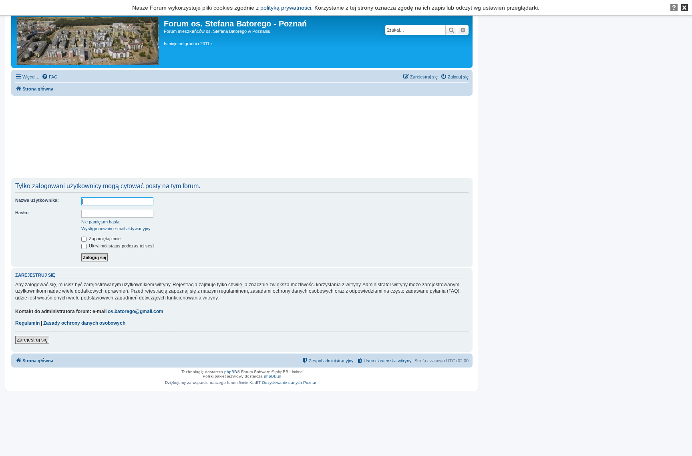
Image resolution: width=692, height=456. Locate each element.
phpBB (230, 372)
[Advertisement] (242, 137)
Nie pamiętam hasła (100, 221)
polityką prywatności (285, 7)
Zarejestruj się (32, 340)
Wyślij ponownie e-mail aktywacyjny (116, 228)
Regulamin (27, 323)
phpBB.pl (272, 376)
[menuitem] (50, 77)
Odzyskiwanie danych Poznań (290, 382)
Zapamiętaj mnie (104, 238)
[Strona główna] (88, 39)
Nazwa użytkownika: (37, 200)
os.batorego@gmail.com (135, 311)
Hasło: (22, 212)
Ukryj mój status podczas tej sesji (121, 245)
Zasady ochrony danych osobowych (84, 323)
